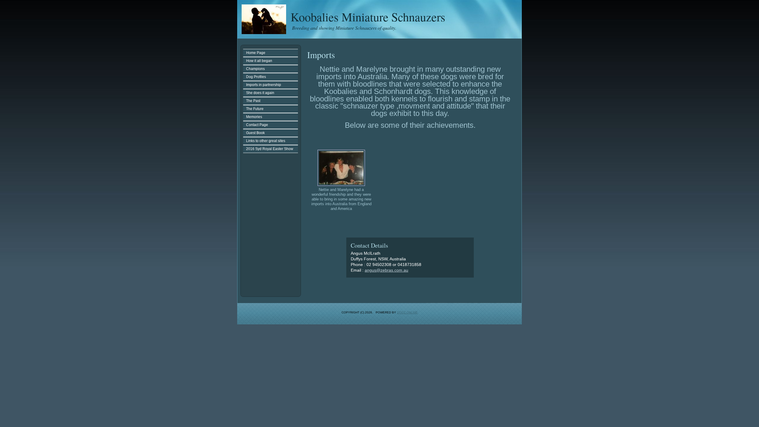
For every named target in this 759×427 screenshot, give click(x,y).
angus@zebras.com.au (386, 270)
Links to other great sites (265, 141)
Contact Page (257, 125)
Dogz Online (407, 312)
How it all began (259, 61)
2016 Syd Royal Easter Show (269, 149)
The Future (255, 109)
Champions (255, 69)
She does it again (260, 93)
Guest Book (255, 133)
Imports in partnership (263, 85)
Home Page (255, 53)
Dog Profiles (256, 77)
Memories (254, 117)
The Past (253, 101)
